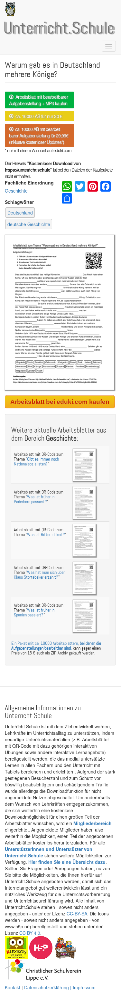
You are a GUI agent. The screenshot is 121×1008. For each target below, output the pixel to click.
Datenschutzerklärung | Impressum (60, 987)
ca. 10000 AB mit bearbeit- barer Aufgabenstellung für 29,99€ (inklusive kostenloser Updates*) (38, 135)
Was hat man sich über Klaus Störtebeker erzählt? (39, 575)
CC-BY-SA (77, 913)
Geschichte (16, 190)
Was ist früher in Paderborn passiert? (34, 499)
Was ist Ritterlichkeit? (46, 534)
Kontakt (12, 987)
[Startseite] (9, 9)
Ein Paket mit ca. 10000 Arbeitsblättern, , (56, 646)
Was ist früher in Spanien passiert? (34, 612)
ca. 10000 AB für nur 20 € (37, 116)
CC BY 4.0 (29, 933)
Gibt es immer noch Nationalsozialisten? (36, 461)
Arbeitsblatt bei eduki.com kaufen (59, 401)
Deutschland (20, 212)
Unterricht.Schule (59, 29)
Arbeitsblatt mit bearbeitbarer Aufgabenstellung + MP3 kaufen (38, 100)
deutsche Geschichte (28, 224)
